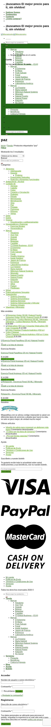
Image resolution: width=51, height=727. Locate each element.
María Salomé (21, 90)
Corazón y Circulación (19, 192)
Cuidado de (11, 184)
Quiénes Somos (13, 12)
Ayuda (9, 122)
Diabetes (14, 194)
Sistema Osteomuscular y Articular (24, 303)
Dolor (8, 216)
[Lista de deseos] (2, 343)
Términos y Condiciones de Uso (19, 450)
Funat (17, 75)
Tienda (9, 46)
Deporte (13, 173)
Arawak (18, 56)
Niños (8, 290)
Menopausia (15, 199)
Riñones (14, 211)
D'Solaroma (15, 248)
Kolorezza (19, 81)
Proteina (18, 175)
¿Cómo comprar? (14, 19)
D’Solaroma (20, 69)
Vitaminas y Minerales (15, 307)
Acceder (19, 691)
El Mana (18, 71)
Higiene (9, 220)
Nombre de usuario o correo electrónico (18, 680)
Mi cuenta (10, 446)
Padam (13, 286)
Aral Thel (19, 54)
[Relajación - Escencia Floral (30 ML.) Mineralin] (21, 382)
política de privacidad (36, 720)
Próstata (13, 207)
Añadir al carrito (7, 359)
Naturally (19, 100)
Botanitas (19, 60)
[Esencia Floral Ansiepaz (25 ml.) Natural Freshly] (22, 361)
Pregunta (14, 110)
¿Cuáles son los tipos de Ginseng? (20, 432)
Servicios (10, 106)
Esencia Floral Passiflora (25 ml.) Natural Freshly (21, 353)
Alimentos (10, 169)
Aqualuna (19, 52)
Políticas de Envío (13, 448)
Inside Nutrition (21, 77)
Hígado (13, 196)
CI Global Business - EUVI (21, 245)
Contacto (10, 17)
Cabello (13, 188)
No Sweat (19, 103)
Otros (12, 284)
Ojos (12, 203)
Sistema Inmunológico (19, 299)
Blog (8, 117)
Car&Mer (19, 62)
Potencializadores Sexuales (17, 292)
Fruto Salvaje (20, 73)
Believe (18, 58)
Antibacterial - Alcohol (15, 182)
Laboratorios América (24, 83)
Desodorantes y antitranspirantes (24, 222)
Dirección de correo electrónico (14, 704)
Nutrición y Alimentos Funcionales (24, 179)
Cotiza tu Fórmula (17, 114)
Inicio (3, 146)
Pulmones (14, 209)
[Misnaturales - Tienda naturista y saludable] (13, 34)
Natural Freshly (21, 96)
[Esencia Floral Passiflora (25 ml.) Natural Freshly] (22, 341)
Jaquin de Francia (22, 79)
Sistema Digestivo (18, 297)
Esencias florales (17, 226)
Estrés (8, 218)
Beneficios (14, 112)
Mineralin (19, 94)
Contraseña (6, 687)
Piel (12, 205)
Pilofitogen (14, 288)
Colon (13, 190)
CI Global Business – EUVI (26, 64)
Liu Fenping (20, 88)
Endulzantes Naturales (20, 177)
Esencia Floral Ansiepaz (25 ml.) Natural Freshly (21, 373)
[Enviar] (7, 134)
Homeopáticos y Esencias (17, 224)
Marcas (13, 49)
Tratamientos (11, 294)
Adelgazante (15, 171)
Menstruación (16, 201)
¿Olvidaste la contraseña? (12, 695)
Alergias (13, 186)
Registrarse (6, 724)
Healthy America (17, 256)
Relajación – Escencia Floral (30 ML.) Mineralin (21, 394)
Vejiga (13, 214)
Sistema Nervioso (17, 301)
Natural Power (21, 98)
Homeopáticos (16, 228)
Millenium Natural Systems (26, 92)
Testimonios (11, 14)
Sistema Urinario (17, 305)
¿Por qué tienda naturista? (17, 436)
